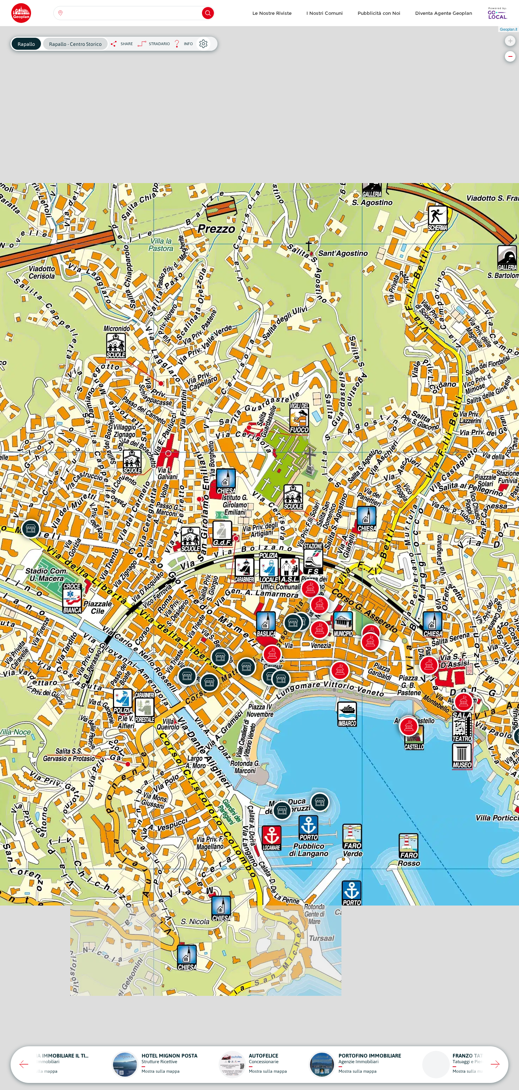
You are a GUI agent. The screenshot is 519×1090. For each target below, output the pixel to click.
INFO (181, 46)
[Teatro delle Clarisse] (463, 702)
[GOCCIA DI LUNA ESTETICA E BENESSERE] (209, 682)
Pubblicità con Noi (379, 13)
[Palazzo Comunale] (319, 605)
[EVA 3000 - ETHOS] (246, 667)
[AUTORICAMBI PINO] (31, 529)
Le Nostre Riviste (272, 13)
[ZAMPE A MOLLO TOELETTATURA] (220, 657)
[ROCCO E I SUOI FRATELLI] (281, 679)
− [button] (510, 56)
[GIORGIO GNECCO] (282, 811)
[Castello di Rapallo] (409, 727)
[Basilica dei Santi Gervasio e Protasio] (272, 654)
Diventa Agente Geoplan (443, 13)
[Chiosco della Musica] (340, 670)
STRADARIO (159, 44)
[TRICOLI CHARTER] (320, 802)
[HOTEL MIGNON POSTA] (187, 676)
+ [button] (510, 40)
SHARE (127, 44)
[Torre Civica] (370, 642)
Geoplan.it (508, 29)
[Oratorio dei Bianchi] (319, 630)
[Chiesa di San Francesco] (429, 665)
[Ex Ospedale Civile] (310, 589)
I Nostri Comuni (324, 13)
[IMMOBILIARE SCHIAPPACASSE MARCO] (293, 623)
